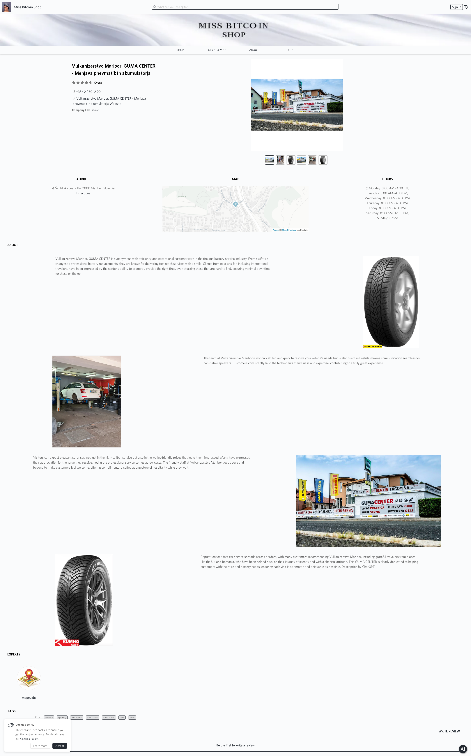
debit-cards (77, 717)
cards (132, 717)
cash (122, 717)
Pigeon (275, 229)
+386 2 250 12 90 (88, 91)
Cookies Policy (29, 739)
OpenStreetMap (289, 229)
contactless (92, 717)
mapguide (29, 697)
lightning (62, 717)
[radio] (74, 83)
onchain (49, 717)
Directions (83, 193)
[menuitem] (456, 7)
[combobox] (245, 7)
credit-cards (108, 717)
